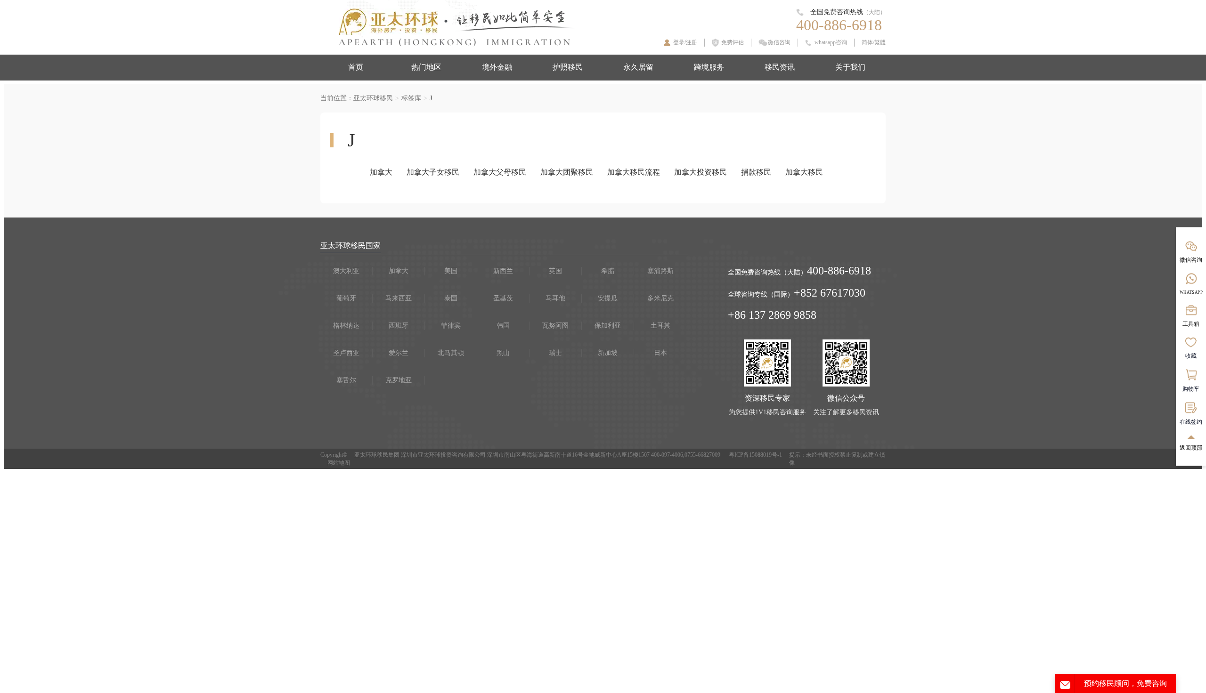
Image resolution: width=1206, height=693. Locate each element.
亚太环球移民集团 (376, 454)
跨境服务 (709, 67)
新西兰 (503, 270)
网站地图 (338, 462)
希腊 (607, 270)
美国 (450, 270)
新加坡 (608, 352)
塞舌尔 (346, 380)
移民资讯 (780, 67)
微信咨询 (779, 42)
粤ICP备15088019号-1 (755, 454)
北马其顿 (451, 352)
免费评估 (732, 42)
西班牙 (398, 325)
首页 (355, 67)
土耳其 (660, 325)
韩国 (503, 325)
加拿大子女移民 (433, 172)
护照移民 (568, 67)
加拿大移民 (804, 172)
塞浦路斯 (660, 270)
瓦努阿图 (555, 325)
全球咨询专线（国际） (761, 294)
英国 (555, 270)
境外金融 (497, 67)
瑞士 (555, 352)
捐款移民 (756, 172)
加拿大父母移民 (499, 172)
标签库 (411, 98)
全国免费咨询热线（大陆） (767, 272)
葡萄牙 (346, 298)
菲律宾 (451, 325)
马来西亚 (398, 298)
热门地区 (426, 67)
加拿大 (381, 172)
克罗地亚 (398, 380)
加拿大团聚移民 (566, 172)
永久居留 (638, 67)
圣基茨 (503, 298)
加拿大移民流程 (633, 172)
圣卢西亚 (346, 352)
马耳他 (555, 298)
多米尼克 (660, 298)
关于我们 (850, 67)
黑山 (503, 352)
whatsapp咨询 (831, 42)
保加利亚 (608, 325)
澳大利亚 (346, 270)
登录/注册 (685, 42)
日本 (660, 352)
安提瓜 (608, 298)
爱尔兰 (398, 352)
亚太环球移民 (373, 98)
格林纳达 (346, 325)
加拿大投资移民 (700, 172)
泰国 (450, 298)
